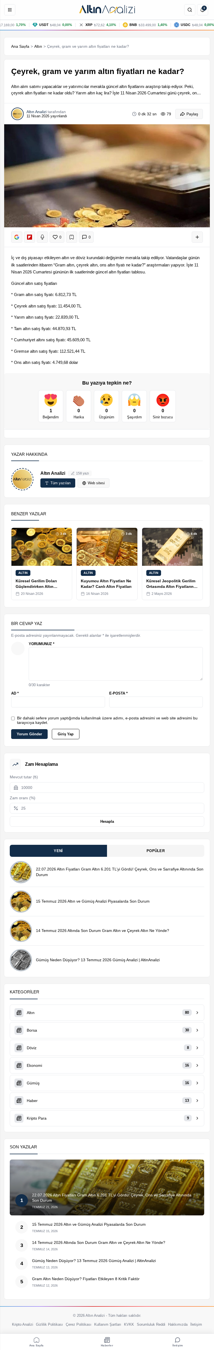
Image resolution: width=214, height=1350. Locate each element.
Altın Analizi (52, 473)
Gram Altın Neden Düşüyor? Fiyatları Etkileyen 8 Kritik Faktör (86, 1279)
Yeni (58, 851)
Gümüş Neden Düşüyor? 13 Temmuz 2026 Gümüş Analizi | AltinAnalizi (98, 960)
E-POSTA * (118, 693)
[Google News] (16, 237)
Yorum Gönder (29, 734)
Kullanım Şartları (107, 1324)
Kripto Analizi (22, 1324)
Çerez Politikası (78, 1324)
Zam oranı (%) (22, 798)
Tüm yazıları (60, 483)
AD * (15, 693)
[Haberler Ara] (189, 9)
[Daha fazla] (197, 237)
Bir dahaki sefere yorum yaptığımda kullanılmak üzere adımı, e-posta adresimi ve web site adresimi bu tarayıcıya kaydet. (107, 720)
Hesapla (107, 821)
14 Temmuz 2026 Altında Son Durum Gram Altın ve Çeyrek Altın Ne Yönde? (102, 930)
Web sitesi (96, 483)
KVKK (129, 1324)
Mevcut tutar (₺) (24, 777)
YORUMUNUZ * (41, 644)
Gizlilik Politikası (49, 1324)
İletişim (196, 1324)
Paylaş (192, 114)
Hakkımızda (178, 1324)
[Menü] (9, 9)
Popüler (156, 851)
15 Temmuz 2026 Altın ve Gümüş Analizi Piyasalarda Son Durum (93, 901)
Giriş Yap (66, 734)
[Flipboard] (29, 237)
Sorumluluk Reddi (151, 1324)
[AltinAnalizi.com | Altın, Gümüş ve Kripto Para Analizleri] (107, 10)
